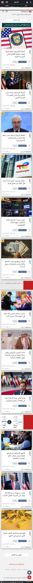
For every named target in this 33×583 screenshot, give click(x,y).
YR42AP (29, 366)
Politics (15, 62)
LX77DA (29, 409)
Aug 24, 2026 (8, 192)
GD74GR (29, 275)
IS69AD (29, 504)
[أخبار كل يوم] (16, 2)
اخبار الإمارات (22, 62)
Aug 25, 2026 (8, 65)
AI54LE (29, 544)
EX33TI (29, 149)
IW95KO (29, 467)
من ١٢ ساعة (13, 569)
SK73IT (29, 233)
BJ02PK (29, 65)
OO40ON (29, 106)
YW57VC (29, 192)
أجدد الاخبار (16, 20)
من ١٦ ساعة (7, 569)
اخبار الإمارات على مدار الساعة (16, 564)
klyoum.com (28, 582)
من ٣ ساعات (25, 569)
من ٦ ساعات (19, 569)
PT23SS (29, 324)
